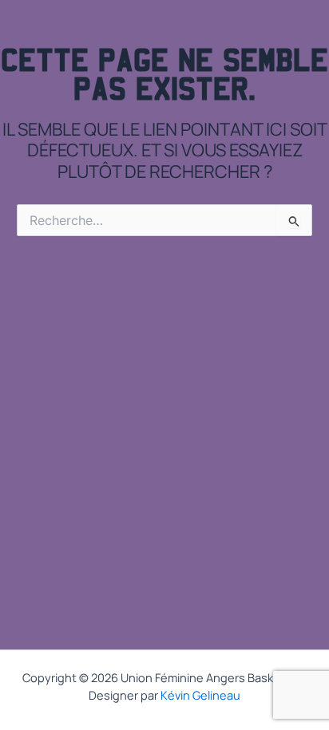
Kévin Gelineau (200, 695)
